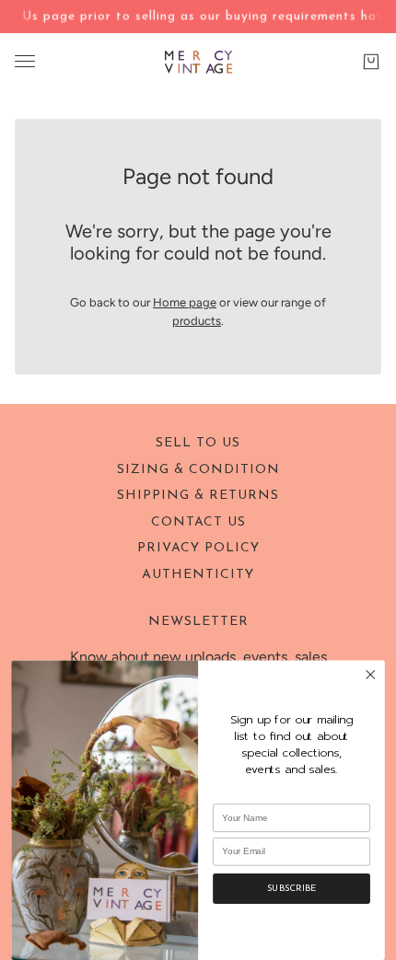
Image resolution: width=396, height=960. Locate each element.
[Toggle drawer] (25, 61)
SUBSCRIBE (291, 889)
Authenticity (198, 575)
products (196, 321)
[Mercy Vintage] (198, 61)
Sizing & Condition (198, 470)
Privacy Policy (198, 548)
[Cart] (371, 61)
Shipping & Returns (198, 496)
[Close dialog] (370, 674)
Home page (184, 302)
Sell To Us (198, 443)
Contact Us (198, 522)
